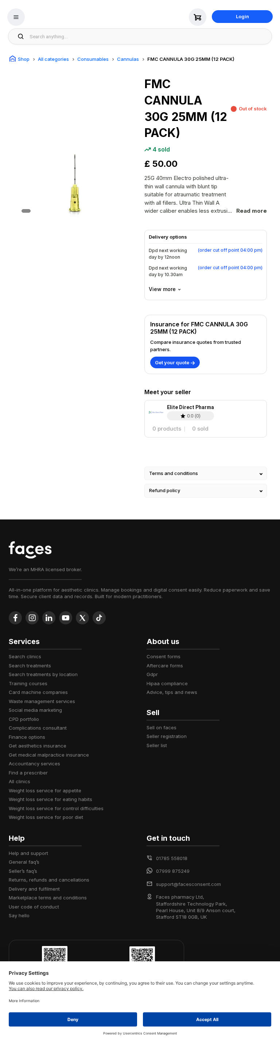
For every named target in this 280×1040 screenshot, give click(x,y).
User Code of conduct (34, 907)
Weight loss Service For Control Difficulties (56, 808)
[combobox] (148, 36)
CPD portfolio (24, 719)
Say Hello (19, 915)
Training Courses (28, 683)
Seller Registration (167, 736)
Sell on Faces (161, 727)
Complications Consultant (38, 728)
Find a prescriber (28, 773)
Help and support (28, 853)
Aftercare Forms (165, 665)
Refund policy (164, 490)
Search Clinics (25, 656)
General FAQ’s (24, 862)
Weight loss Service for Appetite (45, 790)
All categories (53, 59)
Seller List (157, 745)
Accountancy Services (34, 763)
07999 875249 (173, 871)
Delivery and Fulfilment (34, 889)
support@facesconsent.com (188, 884)
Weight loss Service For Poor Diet (46, 817)
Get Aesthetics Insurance (37, 746)
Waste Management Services (42, 701)
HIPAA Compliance (167, 683)
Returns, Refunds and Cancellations (49, 880)
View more (162, 289)
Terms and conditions (173, 473)
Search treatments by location (43, 674)
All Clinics (19, 781)
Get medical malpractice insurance (49, 755)
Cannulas (128, 59)
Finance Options (27, 737)
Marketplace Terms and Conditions (48, 897)
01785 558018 (171, 858)
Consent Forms (163, 656)
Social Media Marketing (35, 710)
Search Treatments (30, 665)
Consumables (93, 59)
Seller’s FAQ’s (23, 871)
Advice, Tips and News (172, 692)
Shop (24, 59)
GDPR (152, 674)
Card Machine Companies (38, 692)
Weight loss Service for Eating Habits (50, 799)
